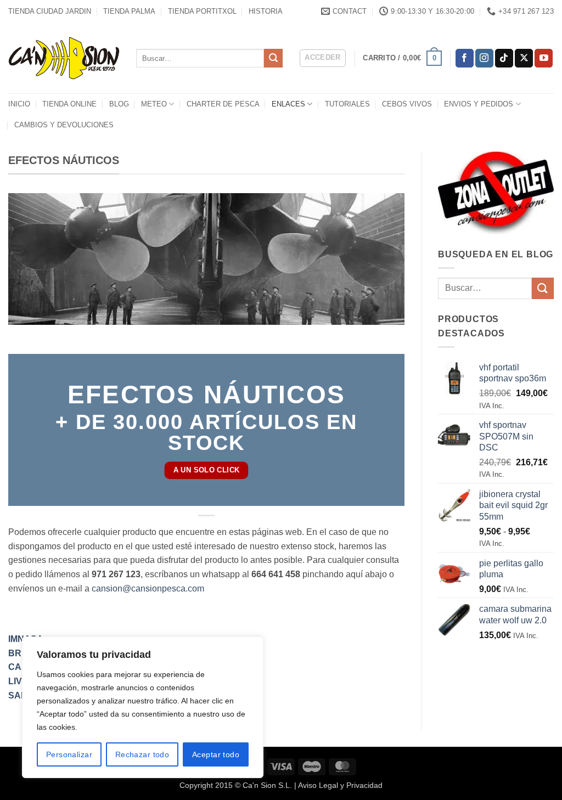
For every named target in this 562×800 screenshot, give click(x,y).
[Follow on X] (524, 58)
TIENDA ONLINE (69, 104)
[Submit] (273, 58)
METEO (154, 104)
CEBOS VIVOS (407, 104)
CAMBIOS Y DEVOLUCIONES (64, 125)
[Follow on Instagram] (484, 58)
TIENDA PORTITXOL (202, 11)
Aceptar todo (215, 754)
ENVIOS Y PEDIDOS (478, 104)
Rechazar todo (142, 754)
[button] (323, 58)
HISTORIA (266, 11)
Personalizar (69, 754)
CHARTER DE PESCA (223, 104)
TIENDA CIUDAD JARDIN (49, 11)
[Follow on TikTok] (504, 58)
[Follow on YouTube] (544, 58)
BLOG (119, 104)
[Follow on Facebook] (465, 58)
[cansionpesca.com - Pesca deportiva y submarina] (64, 58)
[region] (142, 707)
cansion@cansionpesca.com (148, 588)
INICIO (19, 104)
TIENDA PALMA (129, 11)
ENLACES (288, 104)
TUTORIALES (347, 104)
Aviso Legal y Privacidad (340, 785)
